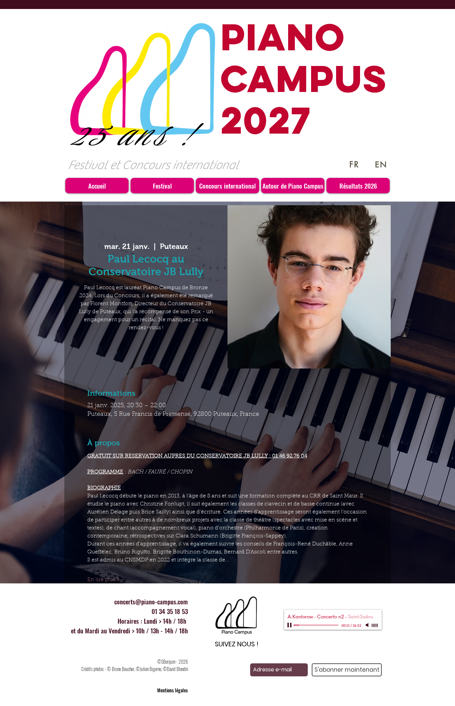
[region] (236, 619)
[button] (162, 185)
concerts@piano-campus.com (151, 601)
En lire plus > (103, 579)
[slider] (375, 625)
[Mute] (367, 625)
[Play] (290, 625)
